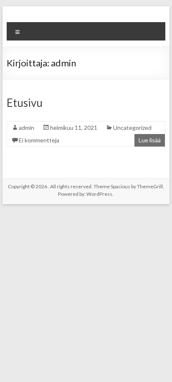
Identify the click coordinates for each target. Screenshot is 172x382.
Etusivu (25, 102)
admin (26, 127)
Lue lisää (150, 140)
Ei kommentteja (39, 140)
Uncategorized (132, 127)
